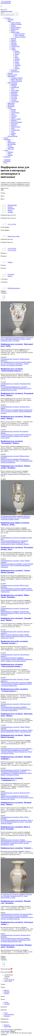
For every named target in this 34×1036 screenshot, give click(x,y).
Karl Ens (10, 207)
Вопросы (7, 1025)
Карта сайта (7, 1026)
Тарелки (10, 155)
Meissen (10, 210)
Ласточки (14, 115)
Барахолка (7, 156)
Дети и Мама (15, 90)
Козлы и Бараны (16, 27)
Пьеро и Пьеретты (16, 81)
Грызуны (13, 43)
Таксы (16, 67)
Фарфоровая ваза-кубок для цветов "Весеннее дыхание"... (14, 642)
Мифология (11, 103)
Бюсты (6, 138)
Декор (7, 150)
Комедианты (11, 76)
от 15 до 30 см (12, 224)
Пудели (17, 60)
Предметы (8, 139)
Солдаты (13, 100)
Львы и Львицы (19, 35)
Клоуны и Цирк (12, 74)
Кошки (13, 30)
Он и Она (14, 97)
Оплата (6, 1002)
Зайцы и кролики (16, 24)
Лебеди (13, 117)
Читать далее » (5, 188)
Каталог (6, 993)
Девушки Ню (15, 87)
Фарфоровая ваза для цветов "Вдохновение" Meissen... (12, 442)
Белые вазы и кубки (14, 236)
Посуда (10, 145)
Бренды (6, 990)
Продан (10, 276)
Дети (12, 89)
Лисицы (13, 38)
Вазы (9, 141)
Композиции (15, 29)
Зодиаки (10, 73)
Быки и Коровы (15, 22)
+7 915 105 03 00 (6, 1)
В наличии (11, 274)
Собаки (13, 49)
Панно (10, 153)
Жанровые (14, 92)
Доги (16, 56)
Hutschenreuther (12, 205)
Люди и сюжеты (12, 82)
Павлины (14, 120)
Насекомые (11, 104)
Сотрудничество (9, 1014)
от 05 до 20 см (12, 248)
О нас (6, 1013)
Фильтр (3, 291)
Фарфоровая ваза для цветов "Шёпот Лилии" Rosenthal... (15, 596)
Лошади (13, 40)
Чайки (13, 134)
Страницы (4, 293)
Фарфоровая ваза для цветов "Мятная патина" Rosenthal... (15, 467)
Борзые (17, 51)
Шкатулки (11, 149)
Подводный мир (12, 136)
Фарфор (10, 262)
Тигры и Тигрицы (20, 37)
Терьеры (17, 68)
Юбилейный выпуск (14, 288)
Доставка (7, 1004)
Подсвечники (12, 144)
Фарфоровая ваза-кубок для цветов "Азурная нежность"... (14, 690)
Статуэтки (8, 18)
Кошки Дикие (15, 32)
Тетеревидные (15, 130)
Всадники (11, 19)
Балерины (14, 84)
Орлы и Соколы (16, 119)
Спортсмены (15, 101)
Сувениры (11, 147)
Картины (10, 152)
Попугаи (13, 125)
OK (2, 190)
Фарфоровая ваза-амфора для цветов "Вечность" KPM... (15, 523)
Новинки (7, 992)
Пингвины (14, 123)
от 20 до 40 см (12, 250)
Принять (12, 1031)
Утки (12, 131)
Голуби (13, 111)
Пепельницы (11, 142)
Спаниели (18, 65)
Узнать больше (5, 1031)
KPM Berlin (11, 208)
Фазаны (13, 133)
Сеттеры (17, 63)
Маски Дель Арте (16, 79)
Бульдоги (17, 52)
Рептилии (14, 70)
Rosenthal (10, 212)
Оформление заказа (6, 11)
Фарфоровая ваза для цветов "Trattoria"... (17, 848)
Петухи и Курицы (16, 122)
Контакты (7, 1016)
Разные (17, 62)
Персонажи (11, 106)
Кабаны (13, 26)
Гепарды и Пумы (20, 33)
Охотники (14, 98)
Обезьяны (14, 44)
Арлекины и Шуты (17, 78)
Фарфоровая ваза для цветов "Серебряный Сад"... (12, 779)
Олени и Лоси (15, 46)
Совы (12, 128)
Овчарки (17, 59)
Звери (9, 21)
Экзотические (15, 71)
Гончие (17, 54)
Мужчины (14, 93)
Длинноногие (15, 112)
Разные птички (15, 126)
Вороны (13, 109)
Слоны (13, 48)
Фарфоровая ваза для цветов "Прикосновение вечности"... (12, 370)
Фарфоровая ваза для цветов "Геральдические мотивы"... (12, 665)
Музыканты (14, 95)
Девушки (14, 85)
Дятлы (13, 114)
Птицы (10, 108)
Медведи (13, 41)
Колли (16, 57)
